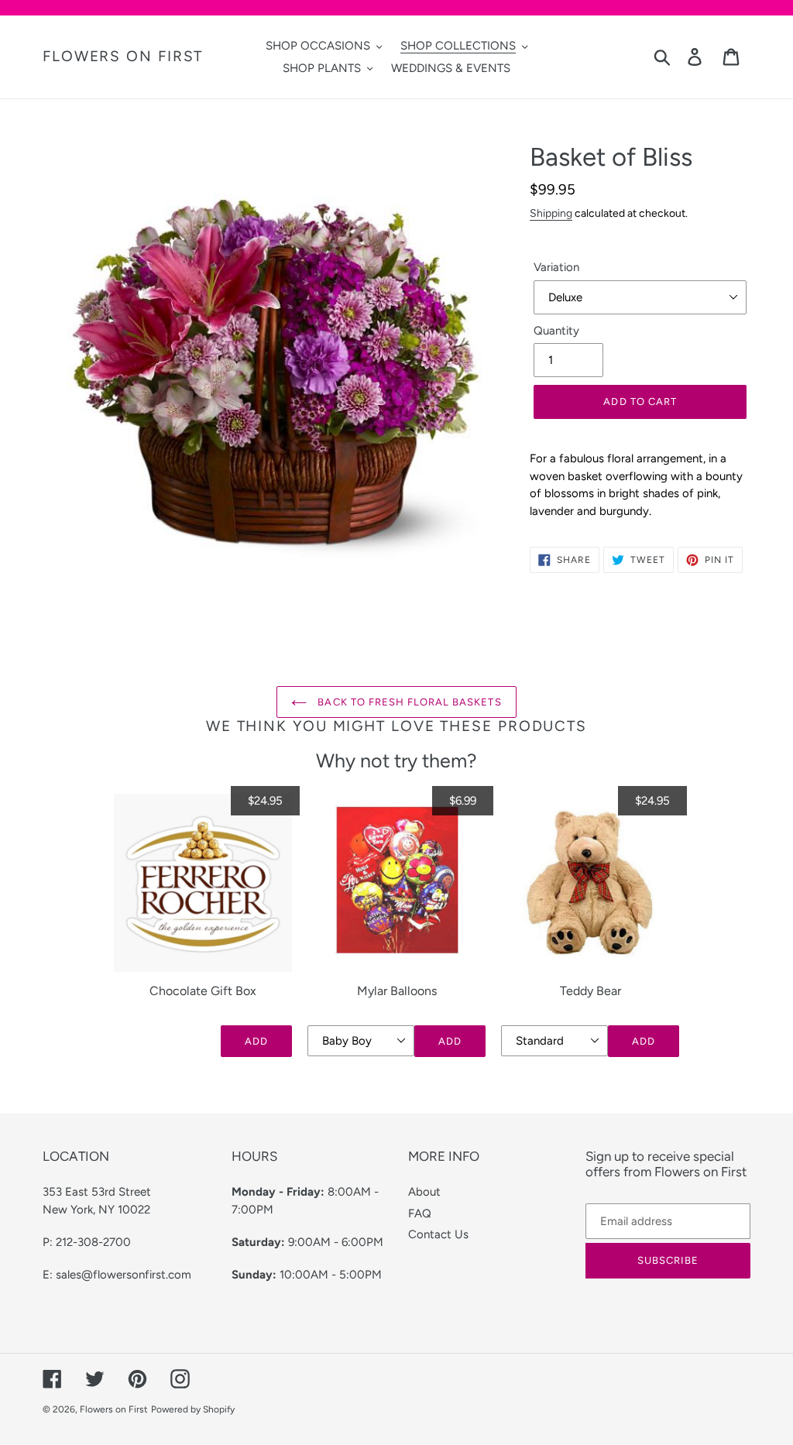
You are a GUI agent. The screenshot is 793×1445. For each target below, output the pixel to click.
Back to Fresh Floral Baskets (407, 702)
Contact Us (438, 1234)
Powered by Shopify (193, 1409)
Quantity (556, 331)
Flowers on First (123, 56)
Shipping (551, 213)
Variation (556, 267)
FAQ (419, 1213)
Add (256, 1041)
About (424, 1192)
